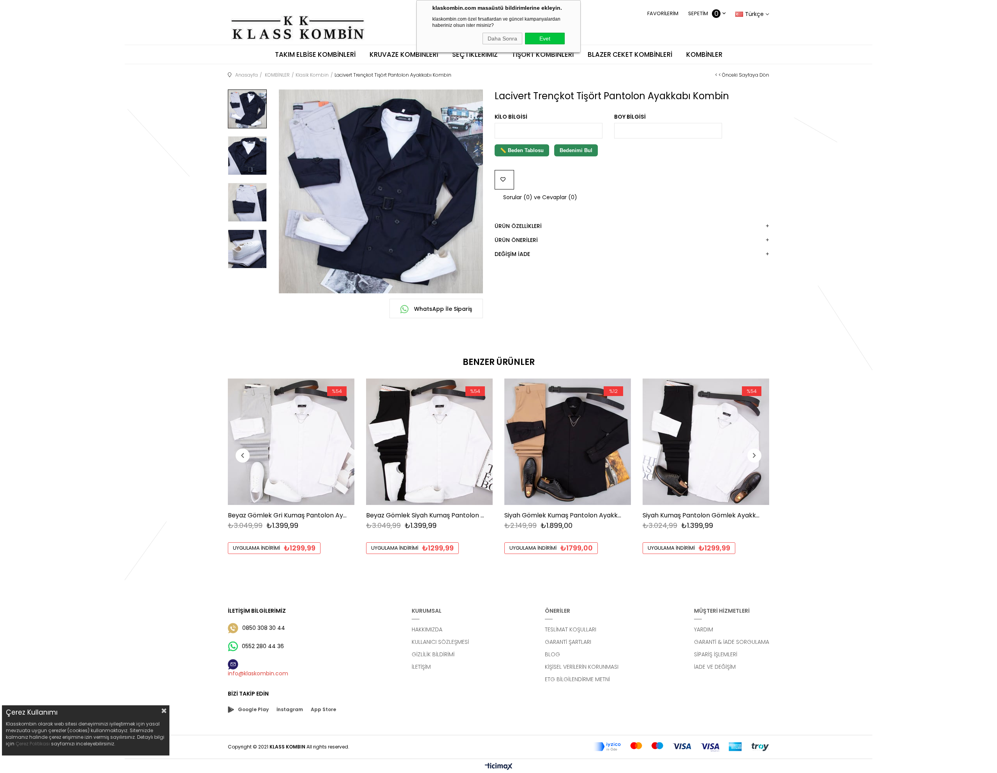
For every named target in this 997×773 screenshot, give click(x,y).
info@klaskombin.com (258, 673)
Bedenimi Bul (576, 150)
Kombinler (704, 54)
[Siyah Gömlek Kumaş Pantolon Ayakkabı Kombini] (567, 442)
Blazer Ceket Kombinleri (630, 54)
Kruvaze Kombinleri (404, 54)
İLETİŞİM (421, 667)
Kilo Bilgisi (511, 117)
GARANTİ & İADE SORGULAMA (731, 642)
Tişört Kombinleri (543, 54)
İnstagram (290, 709)
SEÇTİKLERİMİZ (475, 54)
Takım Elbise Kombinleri (315, 54)
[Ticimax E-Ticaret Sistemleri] (499, 767)
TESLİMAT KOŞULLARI (570, 629)
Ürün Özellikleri (518, 226)
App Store (323, 709)
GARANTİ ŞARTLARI (568, 642)
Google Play (253, 709)
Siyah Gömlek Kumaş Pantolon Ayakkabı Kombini (563, 515)
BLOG (552, 654)
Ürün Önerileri (516, 240)
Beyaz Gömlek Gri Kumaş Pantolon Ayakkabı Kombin (287, 515)
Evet (544, 38)
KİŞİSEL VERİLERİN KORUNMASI (581, 667)
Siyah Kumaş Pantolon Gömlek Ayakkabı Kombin (702, 515)
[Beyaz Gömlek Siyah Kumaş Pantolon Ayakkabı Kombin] (429, 442)
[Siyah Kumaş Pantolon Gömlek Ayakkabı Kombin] (706, 442)
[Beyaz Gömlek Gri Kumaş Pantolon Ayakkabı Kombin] (291, 442)
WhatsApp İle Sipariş (442, 309)
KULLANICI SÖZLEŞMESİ (440, 642)
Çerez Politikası (33, 743)
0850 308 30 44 (263, 628)
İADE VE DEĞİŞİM (715, 667)
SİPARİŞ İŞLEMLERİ (715, 654)
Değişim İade (512, 254)
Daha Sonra (502, 38)
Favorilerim (662, 13)
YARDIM (703, 629)
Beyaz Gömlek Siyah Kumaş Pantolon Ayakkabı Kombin (425, 515)
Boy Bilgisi (630, 117)
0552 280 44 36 (263, 646)
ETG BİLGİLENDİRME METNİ (577, 679)
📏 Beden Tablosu (522, 150)
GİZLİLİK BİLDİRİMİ (433, 654)
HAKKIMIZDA (427, 629)
